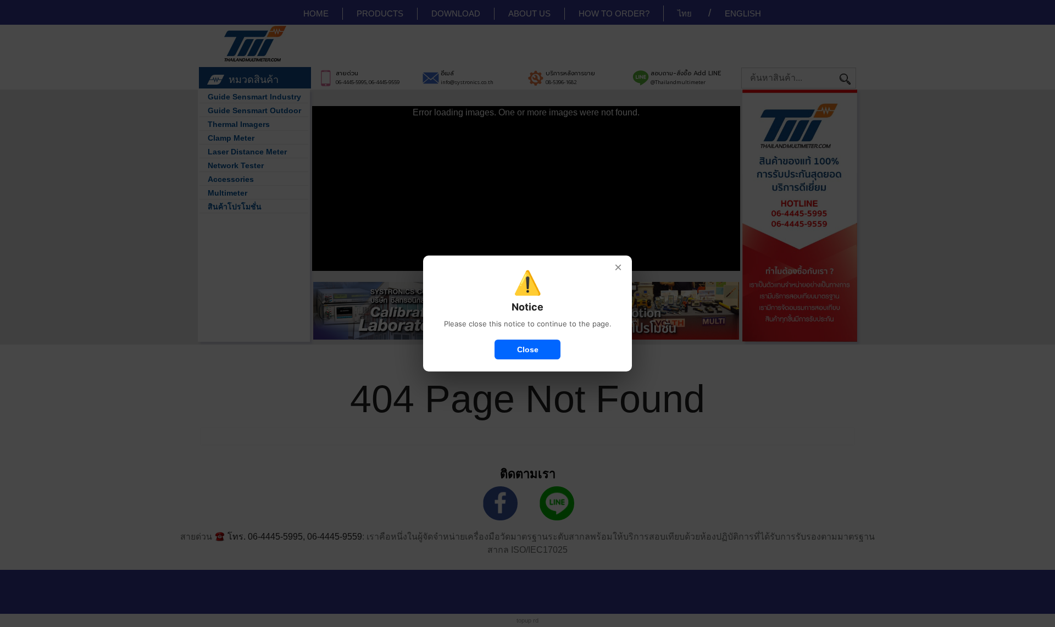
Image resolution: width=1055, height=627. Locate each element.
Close (527, 349)
